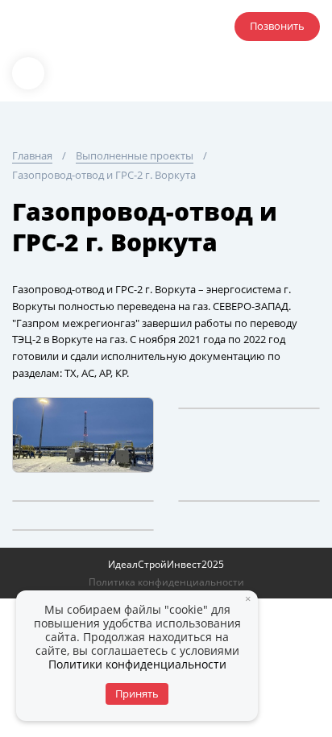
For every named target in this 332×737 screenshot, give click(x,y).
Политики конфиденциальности (137, 664)
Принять (137, 693)
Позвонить (277, 26)
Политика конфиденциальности (166, 582)
